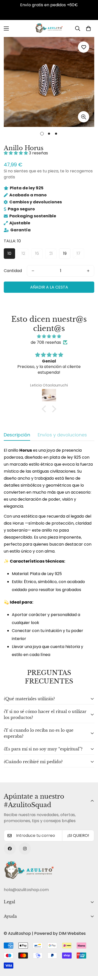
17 (78, 253)
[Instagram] (25, 849)
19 (65, 253)
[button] (88, 28)
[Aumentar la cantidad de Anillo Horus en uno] (88, 270)
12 (23, 253)
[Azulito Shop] (49, 28)
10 (9, 253)
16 (37, 253)
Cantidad (13, 271)
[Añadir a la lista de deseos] (83, 47)
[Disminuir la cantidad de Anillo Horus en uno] (33, 270)
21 (51, 253)
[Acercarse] (83, 116)
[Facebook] (10, 849)
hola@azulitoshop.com (26, 890)
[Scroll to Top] (89, 950)
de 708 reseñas (46, 342)
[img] (49, 336)
